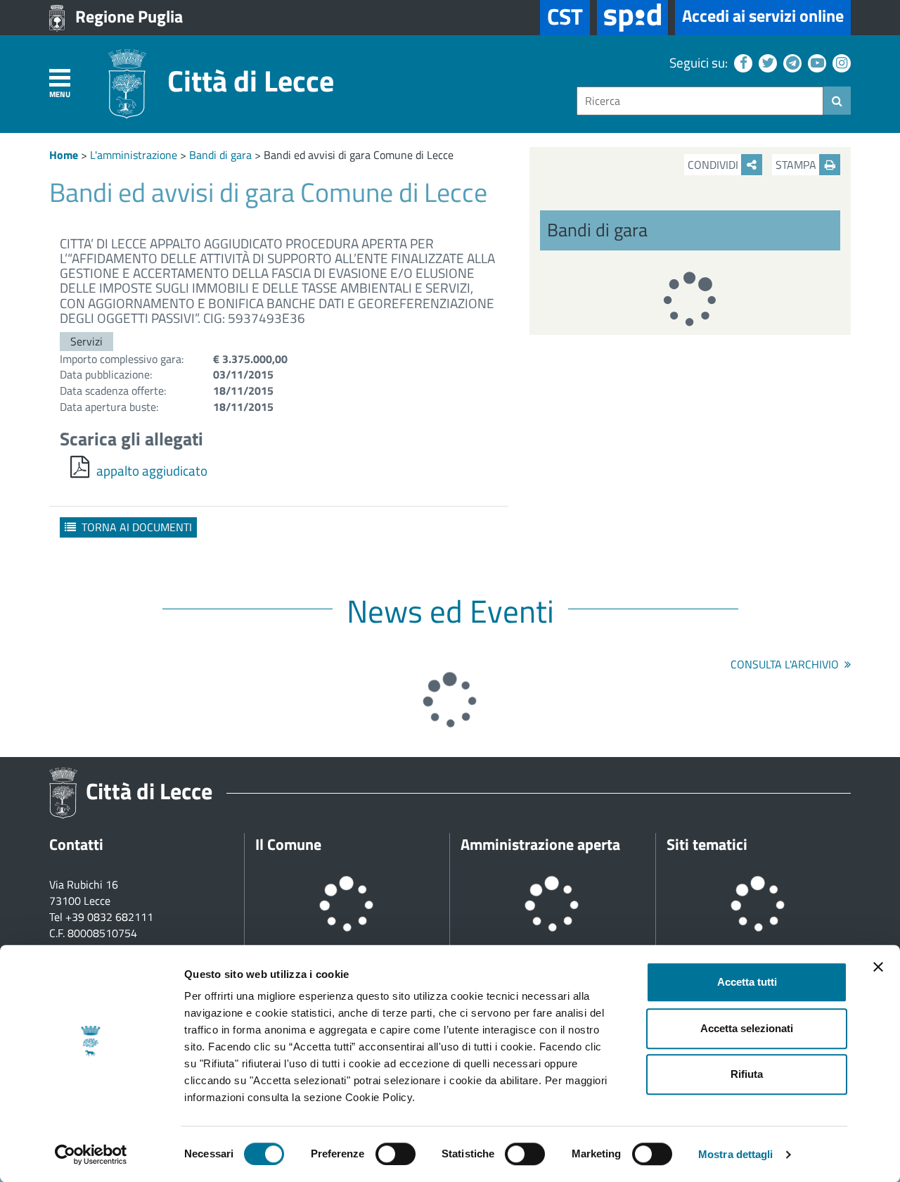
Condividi (714, 164)
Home (63, 154)
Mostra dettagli (735, 1154)
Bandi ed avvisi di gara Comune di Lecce (359, 154)
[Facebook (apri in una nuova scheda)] (741, 62)
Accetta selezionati (746, 1028)
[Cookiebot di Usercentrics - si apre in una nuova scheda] (91, 1154)
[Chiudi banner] (878, 967)
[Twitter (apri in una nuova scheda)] (766, 62)
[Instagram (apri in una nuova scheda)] (840, 62)
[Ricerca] (837, 100)
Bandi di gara (220, 154)
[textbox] (700, 101)
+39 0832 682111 (109, 916)
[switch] (395, 1154)
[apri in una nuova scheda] (632, 17)
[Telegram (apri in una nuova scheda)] (791, 62)
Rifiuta (747, 1074)
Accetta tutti (747, 982)
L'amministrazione (133, 154)
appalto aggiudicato (151, 470)
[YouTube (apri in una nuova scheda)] (815, 62)
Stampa (797, 164)
